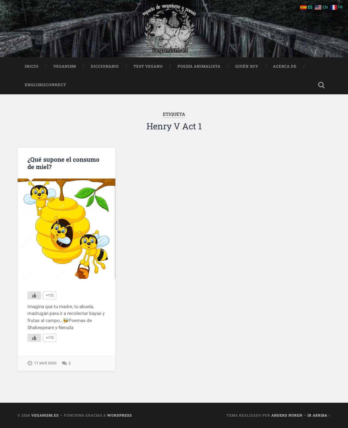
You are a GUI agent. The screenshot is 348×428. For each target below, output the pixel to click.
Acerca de (285, 66)
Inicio (32, 66)
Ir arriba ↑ (319, 415)
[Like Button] (34, 295)
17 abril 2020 (45, 363)
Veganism (64, 66)
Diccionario (105, 66)
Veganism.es (45, 415)
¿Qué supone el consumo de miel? (63, 163)
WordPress (119, 415)
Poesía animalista (199, 66)
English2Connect (45, 84)
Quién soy (246, 66)
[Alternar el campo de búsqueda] (321, 85)
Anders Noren (286, 415)
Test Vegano (148, 66)
